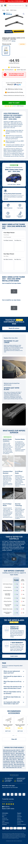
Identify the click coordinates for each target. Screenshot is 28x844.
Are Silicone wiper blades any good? (12, 697)
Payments (19, 816)
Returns (19, 818)
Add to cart (14, 103)
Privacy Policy (20, 821)
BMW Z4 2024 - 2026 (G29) (16, 754)
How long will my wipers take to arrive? (13, 677)
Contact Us (4, 818)
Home (3, 10)
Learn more (6, 199)
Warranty (19, 819)
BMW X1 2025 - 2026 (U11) (11, 759)
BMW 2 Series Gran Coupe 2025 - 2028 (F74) (12, 750)
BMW (7, 10)
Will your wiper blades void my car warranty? (12, 692)
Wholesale (4, 824)
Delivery (19, 815)
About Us (4, 815)
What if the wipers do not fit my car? (12, 682)
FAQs (3, 821)
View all (14, 739)
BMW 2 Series (13, 10)
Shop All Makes (5, 823)
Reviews (19, 823)
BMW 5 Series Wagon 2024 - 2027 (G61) (14, 767)
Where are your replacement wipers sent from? (12, 672)
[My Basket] (26, 6)
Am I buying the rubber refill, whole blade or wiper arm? (12, 703)
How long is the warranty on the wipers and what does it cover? (13, 687)
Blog (3, 816)
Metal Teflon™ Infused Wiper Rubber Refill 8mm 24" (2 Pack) (20, 725)
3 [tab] (16, 735)
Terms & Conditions (21, 824)
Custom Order (5, 819)
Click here (13, 40)
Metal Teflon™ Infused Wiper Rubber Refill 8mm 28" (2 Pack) (8, 725)
